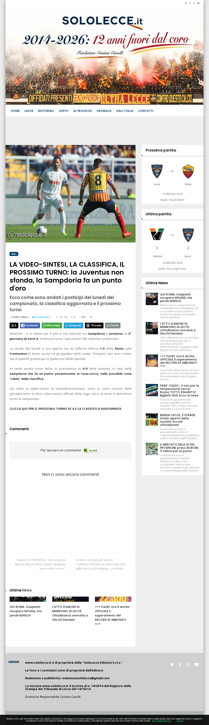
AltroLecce (82, 111)
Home (15, 111)
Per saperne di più (161, 720)
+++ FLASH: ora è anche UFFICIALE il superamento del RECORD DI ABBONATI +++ (112, 615)
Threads (96, 325)
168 (16, 603)
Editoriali (46, 111)
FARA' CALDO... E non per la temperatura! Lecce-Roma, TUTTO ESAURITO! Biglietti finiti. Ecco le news (179, 390)
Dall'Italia (124, 111)
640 (101, 603)
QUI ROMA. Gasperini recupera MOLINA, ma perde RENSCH (26, 611)
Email (114, 325)
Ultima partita (158, 214)
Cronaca (104, 111)
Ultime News (157, 283)
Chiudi (179, 720)
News (13, 254)
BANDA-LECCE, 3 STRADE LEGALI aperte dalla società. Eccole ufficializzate (177, 420)
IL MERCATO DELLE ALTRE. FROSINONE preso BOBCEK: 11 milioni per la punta (179, 447)
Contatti (145, 111)
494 (59, 603)
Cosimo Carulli (20, 317)
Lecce (28, 111)
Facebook (31, 325)
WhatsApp (53, 325)
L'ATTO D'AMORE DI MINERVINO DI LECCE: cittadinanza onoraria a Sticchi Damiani (70, 613)
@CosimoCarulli (42, 317)
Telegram (75, 325)
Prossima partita (161, 150)
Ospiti (63, 111)
